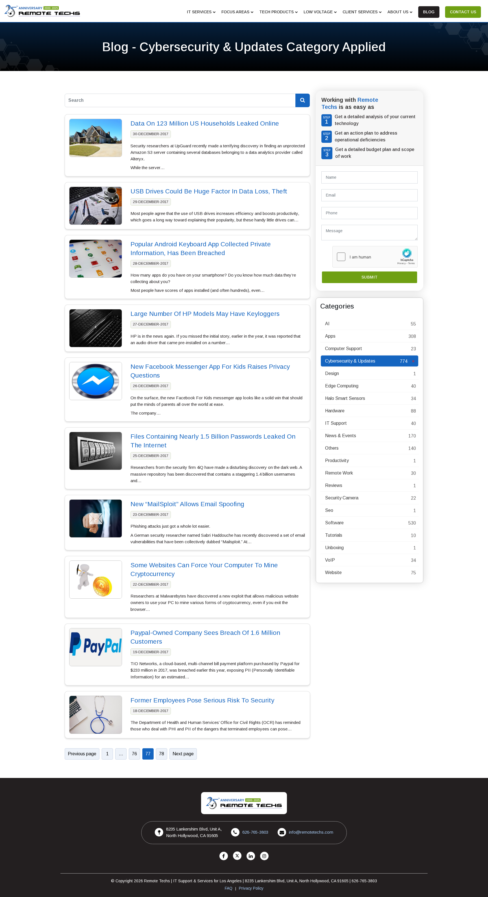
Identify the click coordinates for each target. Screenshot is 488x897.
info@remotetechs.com (311, 832)
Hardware (335, 410)
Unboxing (334, 547)
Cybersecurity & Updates (350, 361)
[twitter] (237, 856)
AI (327, 323)
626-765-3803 (255, 832)
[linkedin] (251, 856)
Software (334, 522)
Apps (330, 336)
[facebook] (223, 856)
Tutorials (333, 535)
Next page (183, 753)
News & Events (340, 435)
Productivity (337, 460)
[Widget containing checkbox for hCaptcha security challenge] (375, 257)
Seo (329, 510)
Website (333, 572)
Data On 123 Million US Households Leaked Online (204, 123)
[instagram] (264, 856)
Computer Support (343, 348)
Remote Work (339, 473)
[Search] (302, 100)
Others (332, 448)
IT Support (336, 423)
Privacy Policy (251, 888)
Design (332, 373)
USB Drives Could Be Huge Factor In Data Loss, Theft (208, 191)
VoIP (330, 560)
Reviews (333, 485)
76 (134, 753)
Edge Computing (341, 385)
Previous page (82, 753)
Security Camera (341, 497)
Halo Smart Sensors (345, 398)
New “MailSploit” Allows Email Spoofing (187, 504)
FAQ (228, 888)
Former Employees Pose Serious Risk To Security (202, 700)
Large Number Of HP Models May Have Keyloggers (205, 313)
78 (161, 753)
